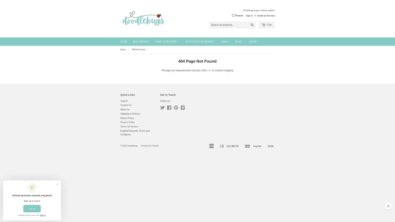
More (253, 41)
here (209, 70)
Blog (238, 41)
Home (123, 41)
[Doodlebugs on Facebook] (169, 108)
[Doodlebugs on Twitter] (162, 108)
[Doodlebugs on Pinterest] (176, 108)
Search (124, 101)
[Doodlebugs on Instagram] (183, 108)
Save (225, 41)
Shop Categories (166, 41)
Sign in (249, 15)
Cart (269, 24)
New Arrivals (141, 41)
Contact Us (126, 105)
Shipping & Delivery (130, 113)
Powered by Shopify (150, 146)
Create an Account (266, 15)
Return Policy (127, 118)
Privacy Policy (127, 122)
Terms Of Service (129, 126)
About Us (125, 109)
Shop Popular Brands (199, 41)
